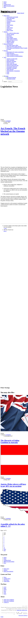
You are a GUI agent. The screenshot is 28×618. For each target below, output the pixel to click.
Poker (5, 3)
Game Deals (6, 581)
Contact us (6, 602)
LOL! (5, 587)
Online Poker (10, 27)
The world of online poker (13, 33)
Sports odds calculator (12, 64)
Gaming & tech (7, 4)
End (5, 550)
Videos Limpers (10, 42)
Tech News (6, 580)
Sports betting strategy (12, 38)
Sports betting (10, 25)
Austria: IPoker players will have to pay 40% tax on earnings (13, 485)
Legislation (9, 19)
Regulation (9, 35)
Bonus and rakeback (8, 571)
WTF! (5, 589)
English (13, 78)
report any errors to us (22, 610)
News (5, 577)
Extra (8, 73)
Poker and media (10, 18)
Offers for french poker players (14, 46)
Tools (5, 57)
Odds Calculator (10, 60)
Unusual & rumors (11, 21)
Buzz (5, 7)
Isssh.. (5, 588)
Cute (5, 592)
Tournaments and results (12, 17)
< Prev (5, 228)
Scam (8, 72)
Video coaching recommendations (15, 56)
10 (4, 547)
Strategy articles (10, 34)
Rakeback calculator (11, 61)
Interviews (9, 29)
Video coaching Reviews (12, 54)
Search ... (6, 81)
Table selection (10, 69)
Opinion (8, 22)
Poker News (6, 15)
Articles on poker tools (12, 58)
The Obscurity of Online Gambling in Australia (10, 441)
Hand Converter (10, 62)
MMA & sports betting (9, 6)
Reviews (6, 50)
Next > (5, 231)
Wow (5, 591)
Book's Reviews (10, 53)
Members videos (10, 41)
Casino (8, 26)
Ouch (5, 593)
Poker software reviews (12, 39)
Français (14, 77)
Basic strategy (10, 37)
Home (5, 1)
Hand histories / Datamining (13, 70)
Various (8, 23)
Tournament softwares (12, 66)
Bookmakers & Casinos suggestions (15, 52)
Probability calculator (12, 68)
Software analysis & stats (12, 65)
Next (5, 549)
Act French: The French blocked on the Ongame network (13, 131)
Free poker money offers (12, 45)
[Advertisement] (14, 104)
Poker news (6, 568)
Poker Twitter (10, 30)
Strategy (5, 31)
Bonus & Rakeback (8, 44)
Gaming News (7, 578)
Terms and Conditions (9, 599)
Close (2, 616)
